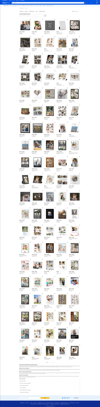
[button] (25, 19)
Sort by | (73, 11)
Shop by (52, 5)
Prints (10, 5)
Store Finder (10, 0)
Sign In (97, 0)
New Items (5, 5)
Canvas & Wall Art (23, 5)
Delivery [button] (26, 11)
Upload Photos (22, 0)
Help (87, 2)
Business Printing (49, 5)
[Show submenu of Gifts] (35, 5)
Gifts (34, 5)
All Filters (22, 11)
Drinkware (40, 5)
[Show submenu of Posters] (20, 5)
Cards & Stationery (15, 5)
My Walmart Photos (18, 0)
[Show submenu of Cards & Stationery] (17, 5)
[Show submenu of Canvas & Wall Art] (25, 5)
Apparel (37, 5)
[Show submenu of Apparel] (38, 5)
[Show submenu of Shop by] (53, 5)
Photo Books (31, 5)
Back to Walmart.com (4, 0)
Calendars (44, 5)
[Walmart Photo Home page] (6, 3)
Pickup (7, 5)
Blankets (27, 5)
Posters (19, 5)
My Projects (13, 0)
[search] (45, 16)
